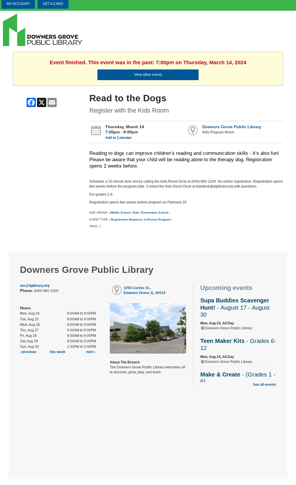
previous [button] (28, 352)
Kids (136, 212)
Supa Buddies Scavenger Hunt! (235, 307)
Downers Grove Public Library (231, 126)
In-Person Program (157, 219)
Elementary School (155, 212)
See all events (264, 385)
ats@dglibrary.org (34, 286)
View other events (148, 75)
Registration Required (126, 219)
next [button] (90, 352)
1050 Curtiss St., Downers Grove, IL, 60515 (144, 290)
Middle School (120, 212)
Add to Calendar (118, 138)
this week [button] (57, 352)
